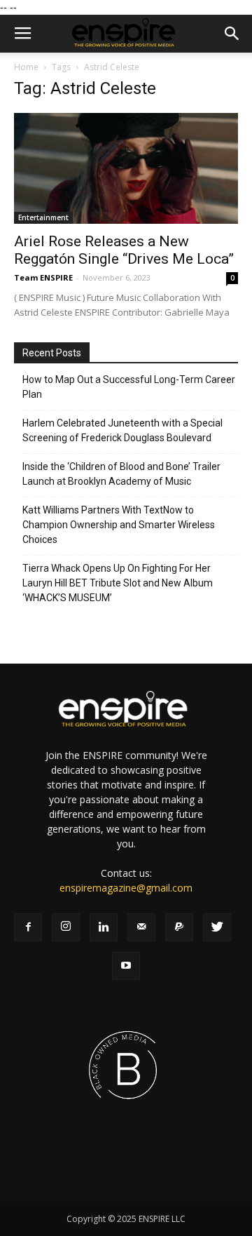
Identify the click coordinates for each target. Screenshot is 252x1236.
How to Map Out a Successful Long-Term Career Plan (128, 387)
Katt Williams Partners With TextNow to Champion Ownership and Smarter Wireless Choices (118, 524)
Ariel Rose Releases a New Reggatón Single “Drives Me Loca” (124, 250)
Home (26, 67)
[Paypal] (179, 927)
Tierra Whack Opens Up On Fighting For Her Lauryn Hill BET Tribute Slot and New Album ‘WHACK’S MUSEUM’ (117, 583)
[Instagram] (66, 927)
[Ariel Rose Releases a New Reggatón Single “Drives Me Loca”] (126, 168)
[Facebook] (28, 927)
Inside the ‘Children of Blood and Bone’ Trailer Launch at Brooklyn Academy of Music (121, 474)
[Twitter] (217, 927)
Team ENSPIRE (43, 277)
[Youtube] (126, 966)
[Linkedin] (104, 927)
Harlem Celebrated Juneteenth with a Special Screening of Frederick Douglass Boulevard (122, 430)
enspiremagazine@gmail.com (125, 887)
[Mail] (141, 927)
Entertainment (43, 217)
